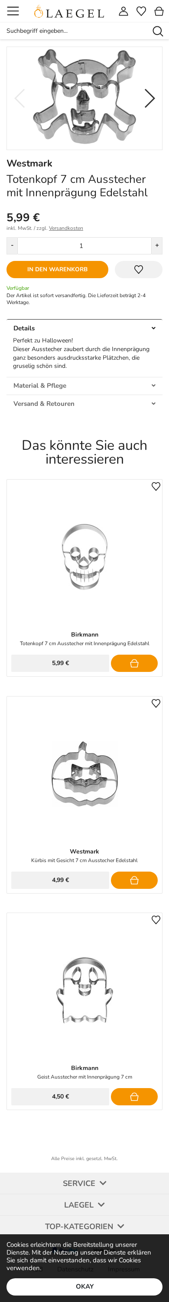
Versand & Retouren (44, 403)
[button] (149, 98)
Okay (85, 1286)
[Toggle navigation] (13, 11)
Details (24, 328)
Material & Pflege (39, 385)
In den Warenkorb (57, 269)
